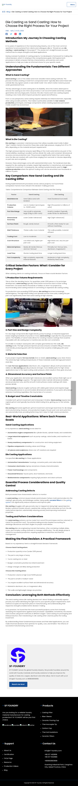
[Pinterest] (16, 34)
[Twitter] (11, 34)
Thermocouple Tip (49, 724)
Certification (9, 754)
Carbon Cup (47, 728)
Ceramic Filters (48, 736)
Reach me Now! (18, 684)
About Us (7, 750)
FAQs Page (8, 758)
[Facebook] (7, 34)
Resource (7, 762)
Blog (5, 770)
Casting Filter (47, 712)
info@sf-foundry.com (53, 750)
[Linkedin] (20, 34)
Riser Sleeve (47, 716)
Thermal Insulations (50, 732)
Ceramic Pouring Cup (50, 720)
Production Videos (11, 766)
